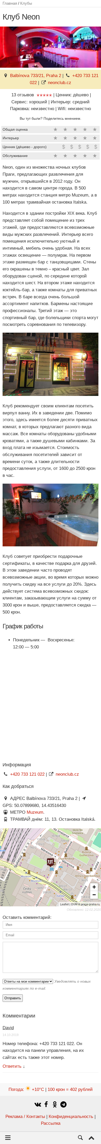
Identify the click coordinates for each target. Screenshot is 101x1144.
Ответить (12, 1066)
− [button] (94, 895)
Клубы (26, 3)
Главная (10, 3)
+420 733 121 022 (27, 774)
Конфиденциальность (71, 1116)
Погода (26, 1089)
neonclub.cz (59, 82)
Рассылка (50, 1123)
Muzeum (35, 812)
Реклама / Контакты (25, 1116)
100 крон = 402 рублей (70, 1089)
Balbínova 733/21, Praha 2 (35, 75)
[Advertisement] (50, 705)
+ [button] (94, 887)
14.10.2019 (11, 1035)
